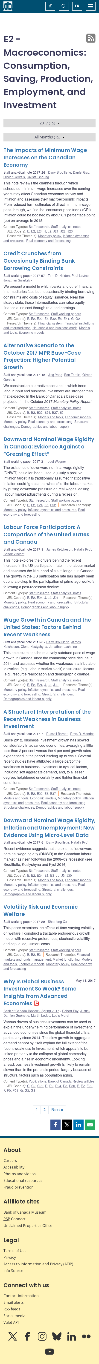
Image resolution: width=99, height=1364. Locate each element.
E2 (33, 231)
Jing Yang (55, 374)
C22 (40, 1085)
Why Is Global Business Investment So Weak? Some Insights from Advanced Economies (39, 992)
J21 (55, 231)
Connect (14, 1218)
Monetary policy (49, 235)
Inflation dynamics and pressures (52, 509)
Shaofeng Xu (57, 921)
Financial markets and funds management (46, 956)
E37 (53, 793)
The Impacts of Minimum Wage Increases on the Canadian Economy (45, 158)
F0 (9, 1090)
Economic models (31, 332)
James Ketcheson (59, 549)
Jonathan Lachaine (63, 646)
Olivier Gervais (14, 177)
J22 (63, 231)
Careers (10, 1160)
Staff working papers (66, 313)
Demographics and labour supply (45, 426)
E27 (55, 412)
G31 (34, 1090)
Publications (37, 1081)
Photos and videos (19, 1173)
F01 (15, 1090)
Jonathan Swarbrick (17, 280)
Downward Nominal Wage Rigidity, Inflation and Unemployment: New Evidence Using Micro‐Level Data (49, 828)
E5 (60, 318)
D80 (72, 1085)
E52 (53, 505)
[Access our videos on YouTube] (49, 1354)
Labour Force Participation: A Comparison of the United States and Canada (46, 535)
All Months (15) (47, 137)
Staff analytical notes (66, 226)
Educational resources (22, 1180)
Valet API (11, 1322)
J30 (55, 684)
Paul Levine (80, 275)
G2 (78, 318)
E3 (46, 318)
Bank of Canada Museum (25, 1212)
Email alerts (13, 1302)
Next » (57, 1109)
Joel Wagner (57, 461)
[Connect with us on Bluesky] (57, 1339)
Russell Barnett (57, 733)
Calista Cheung (38, 177)
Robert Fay (70, 1010)
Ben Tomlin (72, 374)
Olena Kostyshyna (34, 646)
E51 (66, 318)
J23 (70, 231)
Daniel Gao (81, 172)
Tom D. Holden (59, 275)
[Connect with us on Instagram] (42, 1339)
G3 (27, 1090)
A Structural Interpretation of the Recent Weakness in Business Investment (47, 719)
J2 (49, 231)
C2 (33, 1085)
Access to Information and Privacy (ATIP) (38, 1263)
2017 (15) (47, 123)
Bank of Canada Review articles (71, 1081)
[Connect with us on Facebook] (27, 1339)
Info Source (13, 1270)
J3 (49, 684)
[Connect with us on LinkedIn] (72, 1339)
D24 (58, 1085)
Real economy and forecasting (48, 240)
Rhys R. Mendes (82, 733)
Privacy (9, 1257)
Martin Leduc (40, 1015)
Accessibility (13, 1167)
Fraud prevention (18, 1187)
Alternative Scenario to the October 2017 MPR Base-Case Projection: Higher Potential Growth (42, 356)
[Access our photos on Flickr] (86, 1339)
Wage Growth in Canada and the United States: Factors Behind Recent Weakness (47, 627)
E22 (40, 318)
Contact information (21, 1295)
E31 (53, 875)
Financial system (50, 323)
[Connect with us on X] (13, 1339)
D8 (65, 1085)
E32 (53, 318)
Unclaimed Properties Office (27, 1225)
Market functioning (66, 959)
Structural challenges (57, 694)
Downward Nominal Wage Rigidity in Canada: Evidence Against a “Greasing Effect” (48, 447)
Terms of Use (14, 1250)
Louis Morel (60, 1015)
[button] (55, 1125)
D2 (51, 1085)
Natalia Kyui (82, 549)
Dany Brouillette (59, 172)
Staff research (39, 226)
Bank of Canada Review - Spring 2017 (31, 1010)
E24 (40, 231)
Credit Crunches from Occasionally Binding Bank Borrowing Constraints (39, 261)
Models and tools (50, 417)
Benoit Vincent (13, 553)
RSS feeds (11, 1309)
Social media (14, 1315)
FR (77, 6)
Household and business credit (54, 327)
